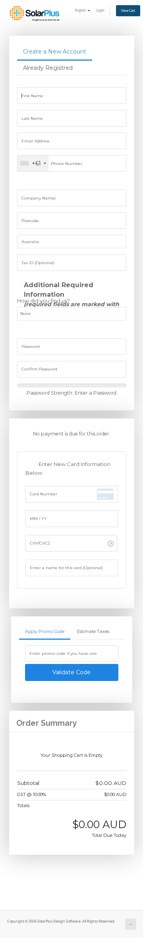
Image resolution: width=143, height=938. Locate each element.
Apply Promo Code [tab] (44, 631)
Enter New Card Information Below (67, 468)
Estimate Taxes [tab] (93, 631)
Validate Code (71, 672)
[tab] (54, 52)
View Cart (128, 10)
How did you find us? (43, 300)
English (81, 10)
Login (100, 10)
